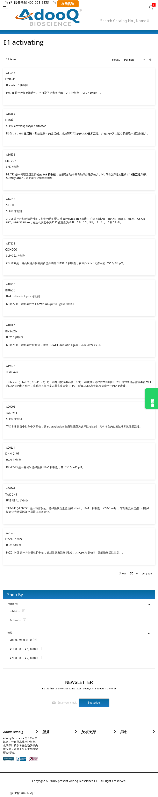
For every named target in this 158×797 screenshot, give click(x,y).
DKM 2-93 (12, 453)
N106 (9, 120)
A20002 (10, 406)
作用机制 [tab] (12, 604)
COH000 (11, 249)
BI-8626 (11, 331)
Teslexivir (11, 372)
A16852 (10, 199)
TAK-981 (11, 413)
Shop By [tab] (15, 594)
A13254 (10, 73)
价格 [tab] (10, 632)
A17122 (10, 243)
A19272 (10, 366)
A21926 (10, 533)
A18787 (10, 325)
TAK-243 (11, 494)
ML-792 (10, 161)
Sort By (116, 59)
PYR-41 (10, 79)
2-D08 (9, 205)
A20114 (10, 447)
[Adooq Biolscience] (48, 17)
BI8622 (10, 290)
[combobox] (124, 21)
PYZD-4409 (13, 539)
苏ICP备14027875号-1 (23, 793)
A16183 (10, 114)
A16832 (10, 154)
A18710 (10, 284)
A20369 (10, 488)
